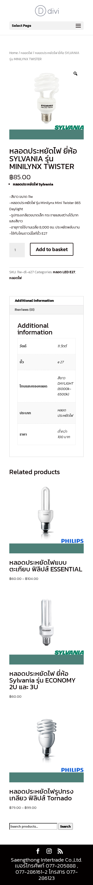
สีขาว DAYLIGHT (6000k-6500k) (65, 386)
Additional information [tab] (34, 300)
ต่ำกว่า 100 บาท (64, 434)
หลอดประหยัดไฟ (65, 413)
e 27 (61, 362)
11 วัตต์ (62, 346)
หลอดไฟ (26, 52)
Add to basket (52, 249)
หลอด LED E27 (64, 272)
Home (13, 52)
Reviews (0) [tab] (24, 309)
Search (65, 826)
